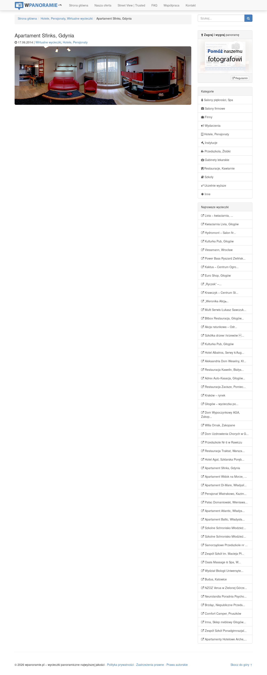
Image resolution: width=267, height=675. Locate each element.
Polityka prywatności (120, 664)
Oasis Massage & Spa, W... (222, 562)
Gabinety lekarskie (216, 160)
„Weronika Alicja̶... (216, 301)
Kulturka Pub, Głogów (219, 241)
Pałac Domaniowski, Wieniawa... (226, 502)
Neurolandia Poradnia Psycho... (225, 596)
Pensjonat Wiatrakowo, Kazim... (225, 493)
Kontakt (191, 5)
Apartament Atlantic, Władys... (224, 511)
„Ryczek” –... (213, 284)
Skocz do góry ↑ (241, 664)
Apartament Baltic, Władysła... (224, 519)
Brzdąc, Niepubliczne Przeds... (224, 605)
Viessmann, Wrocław (218, 250)
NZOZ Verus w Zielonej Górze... (225, 588)
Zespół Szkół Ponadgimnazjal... (225, 630)
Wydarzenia (212, 125)
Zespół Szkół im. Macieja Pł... (224, 553)
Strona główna (78, 5)
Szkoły (208, 177)
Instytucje (210, 143)
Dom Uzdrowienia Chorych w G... (226, 434)
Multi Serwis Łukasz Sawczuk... (225, 310)
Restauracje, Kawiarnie (219, 168)
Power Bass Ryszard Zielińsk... (225, 258)
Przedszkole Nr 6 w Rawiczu (223, 442)
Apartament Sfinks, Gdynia (222, 468)
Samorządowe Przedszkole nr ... (226, 545)
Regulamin (241, 78)
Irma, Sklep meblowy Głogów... (225, 622)
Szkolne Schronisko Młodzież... (225, 528)
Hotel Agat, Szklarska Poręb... (224, 459)
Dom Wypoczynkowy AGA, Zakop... (220, 414)
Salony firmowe (214, 108)
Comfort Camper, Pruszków (222, 613)
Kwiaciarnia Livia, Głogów (221, 224)
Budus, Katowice (215, 579)
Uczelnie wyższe (215, 185)
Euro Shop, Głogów (217, 275)
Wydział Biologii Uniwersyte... (223, 571)
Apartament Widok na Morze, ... (225, 476)
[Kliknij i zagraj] (225, 56)
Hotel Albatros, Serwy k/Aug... (224, 352)
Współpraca (171, 5)
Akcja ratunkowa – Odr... (220, 327)
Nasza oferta (102, 5)
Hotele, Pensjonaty (53, 18)
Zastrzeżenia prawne (150, 664)
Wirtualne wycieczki (80, 18)
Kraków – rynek (214, 395)
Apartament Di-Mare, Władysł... (225, 485)
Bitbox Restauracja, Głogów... (224, 318)
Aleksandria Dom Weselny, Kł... (225, 361)
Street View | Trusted (131, 5)
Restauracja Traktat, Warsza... (224, 451)
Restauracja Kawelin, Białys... (224, 369)
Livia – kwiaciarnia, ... (218, 215)
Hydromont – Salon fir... (220, 232)
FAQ (154, 5)
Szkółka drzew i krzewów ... (224, 335)
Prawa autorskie (177, 664)
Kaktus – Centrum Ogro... (221, 267)
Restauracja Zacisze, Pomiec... (225, 387)
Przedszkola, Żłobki (217, 151)
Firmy (208, 117)
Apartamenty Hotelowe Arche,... (225, 639)
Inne (207, 194)
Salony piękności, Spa (218, 100)
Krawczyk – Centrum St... (221, 292)
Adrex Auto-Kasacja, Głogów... (224, 378)
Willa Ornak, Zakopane (219, 425)
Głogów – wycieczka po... (221, 404)
